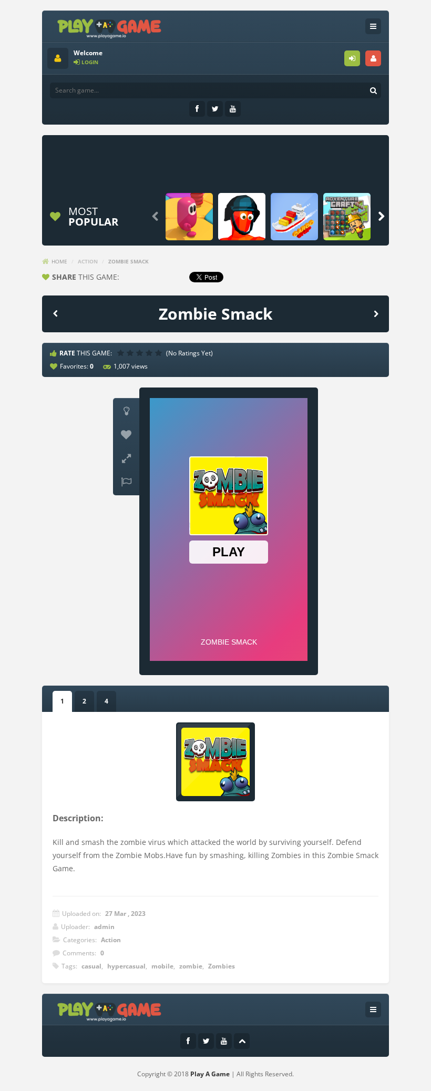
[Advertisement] (238, 164)
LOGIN (352, 58)
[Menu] (373, 26)
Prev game (55, 313)
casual (91, 966)
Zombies (221, 966)
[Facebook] (197, 109)
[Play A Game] (109, 27)
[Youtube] (233, 109)
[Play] (189, 216)
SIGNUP (373, 58)
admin (104, 926)
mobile (162, 966)
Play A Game (210, 1073)
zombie (190, 966)
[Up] (242, 1041)
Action (88, 261)
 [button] (126, 482)
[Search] (373, 90)
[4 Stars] (150, 353)
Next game (376, 313)
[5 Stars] (160, 353)
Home (59, 261)
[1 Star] (122, 353)
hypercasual (126, 966)
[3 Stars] (141, 353)
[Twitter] (215, 109)
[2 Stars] (131, 353)
